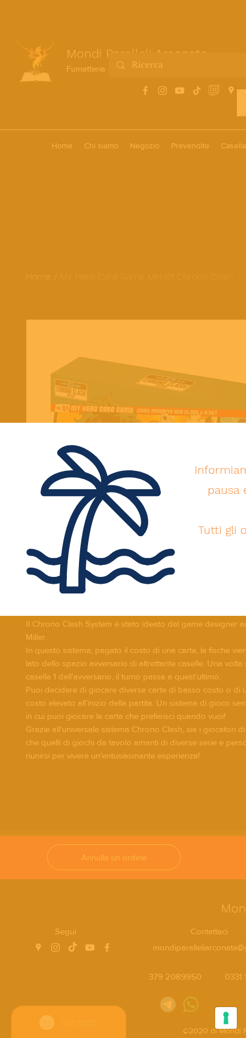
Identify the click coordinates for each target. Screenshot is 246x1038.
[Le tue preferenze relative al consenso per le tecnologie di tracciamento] (226, 1018)
